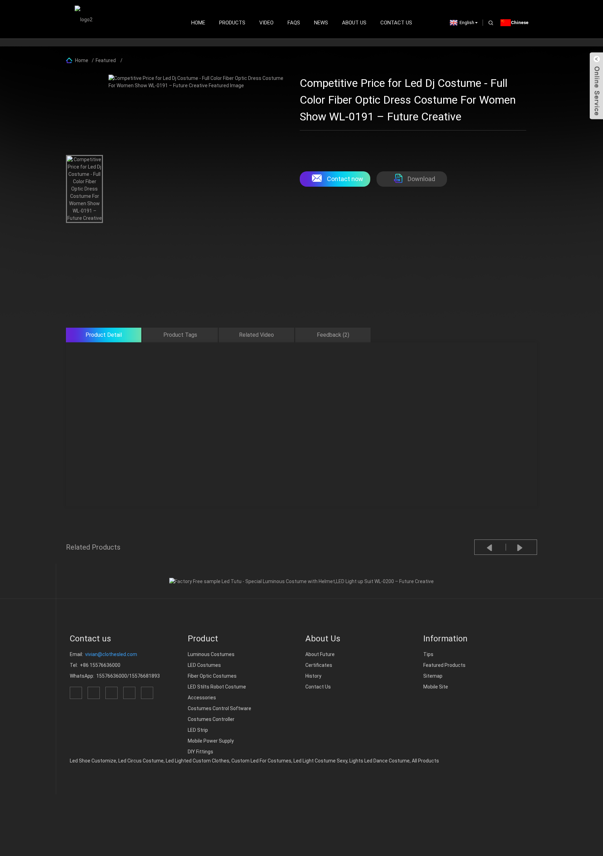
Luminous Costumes (211, 654)
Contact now (345, 179)
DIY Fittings (200, 751)
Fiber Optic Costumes (212, 676)
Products (232, 23)
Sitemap (432, 676)
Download (421, 179)
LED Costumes (204, 665)
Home (198, 23)
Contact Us (396, 23)
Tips (428, 654)
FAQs (294, 23)
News (321, 23)
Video (266, 23)
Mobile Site (435, 687)
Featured (106, 60)
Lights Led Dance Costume (379, 761)
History (313, 676)
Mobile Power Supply (211, 741)
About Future (320, 654)
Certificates (318, 665)
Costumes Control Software (219, 708)
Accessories (202, 697)
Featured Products (444, 665)
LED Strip (198, 730)
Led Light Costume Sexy (320, 761)
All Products (425, 761)
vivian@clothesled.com (111, 654)
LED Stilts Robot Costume (217, 687)
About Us (354, 23)
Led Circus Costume (141, 761)
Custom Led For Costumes (261, 761)
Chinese (519, 22)
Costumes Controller (211, 719)
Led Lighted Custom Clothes (197, 761)
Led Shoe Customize (93, 761)
